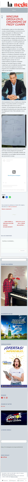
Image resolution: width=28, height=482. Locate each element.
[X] (4, 398)
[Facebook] (2, 398)
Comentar (22, 250)
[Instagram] (7, 398)
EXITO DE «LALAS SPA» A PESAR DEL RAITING (20, 223)
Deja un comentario (6, 209)
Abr (2, 16)
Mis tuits (3, 406)
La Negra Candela (6, 430)
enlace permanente (12, 206)
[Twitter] (3, 457)
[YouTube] (6, 457)
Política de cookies (14, 476)
